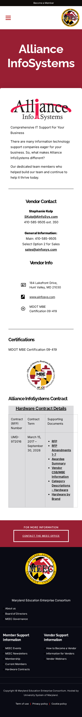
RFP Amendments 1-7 (61, 450)
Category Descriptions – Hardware (61, 485)
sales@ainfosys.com (41, 249)
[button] (8, 17)
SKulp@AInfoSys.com (41, 217)
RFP (54, 441)
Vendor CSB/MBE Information (60, 472)
